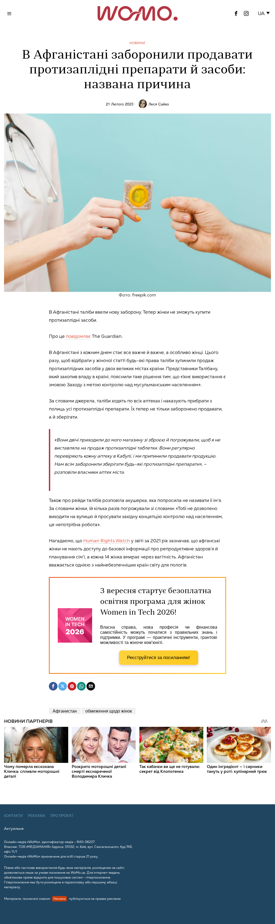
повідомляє (78, 336)
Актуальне (14, 828)
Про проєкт (61, 816)
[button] (265, 13)
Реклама (36, 816)
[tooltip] (236, 13)
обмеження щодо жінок (108, 711)
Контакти (13, 816)
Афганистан (65, 711)
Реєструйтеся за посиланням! (158, 657)
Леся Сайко (159, 104)
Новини (137, 42)
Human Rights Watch (106, 541)
